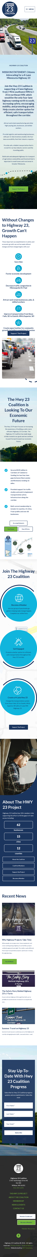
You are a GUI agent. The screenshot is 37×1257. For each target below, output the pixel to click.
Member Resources (28, 1229)
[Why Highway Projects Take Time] (18, 929)
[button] (18, 1236)
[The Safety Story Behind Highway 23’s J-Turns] (18, 987)
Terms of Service (27, 1245)
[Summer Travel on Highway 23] (18, 1022)
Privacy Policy (15, 1245)
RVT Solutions (27, 1248)
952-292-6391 (18, 1188)
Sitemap (7, 1248)
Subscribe (18, 1133)
